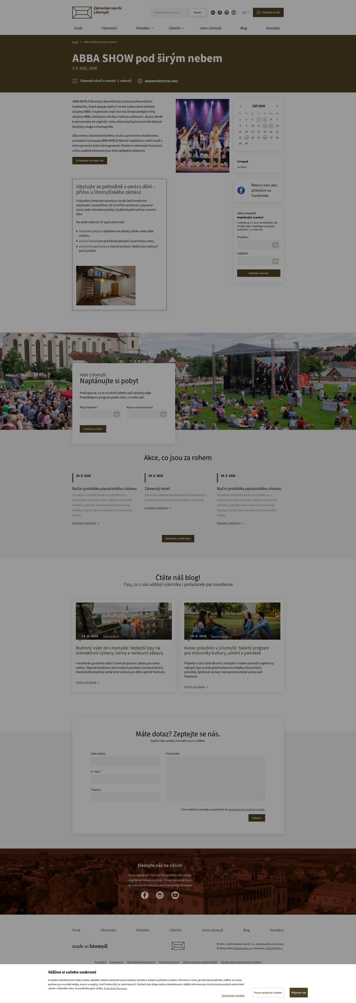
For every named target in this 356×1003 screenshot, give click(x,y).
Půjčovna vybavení (169, 962)
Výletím (175, 930)
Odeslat (256, 818)
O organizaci (116, 962)
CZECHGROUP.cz (274, 948)
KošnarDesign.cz (242, 948)
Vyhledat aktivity (259, 273)
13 (271, 126)
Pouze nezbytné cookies (268, 992)
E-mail (96, 771)
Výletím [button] (174, 28)
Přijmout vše (298, 992)
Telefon (96, 790)
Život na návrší (111, 636)
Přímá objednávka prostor (141, 962)
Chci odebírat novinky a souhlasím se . (223, 809)
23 (246, 137)
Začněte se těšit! (93, 429)
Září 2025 (258, 106)
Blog (243, 28)
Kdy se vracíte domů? (140, 407)
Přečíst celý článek (86, 682)
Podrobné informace (115, 988)
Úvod (78, 28)
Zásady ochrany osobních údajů (199, 962)
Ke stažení (100, 962)
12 (265, 126)
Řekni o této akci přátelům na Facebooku (264, 190)
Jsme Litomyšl (210, 28)
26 (265, 137)
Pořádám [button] (143, 28)
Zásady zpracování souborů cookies (241, 962)
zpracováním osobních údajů (246, 809)
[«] (240, 106)
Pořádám (143, 930)
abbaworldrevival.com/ (161, 81)
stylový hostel (88, 241)
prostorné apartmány (93, 246)
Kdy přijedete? (89, 407)
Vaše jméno (98, 753)
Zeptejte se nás (271, 12)
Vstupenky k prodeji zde (89, 160)
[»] (277, 106)
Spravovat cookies (233, 995)
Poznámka (172, 753)
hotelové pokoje (90, 231)
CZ (244, 12)
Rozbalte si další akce (84, 523)
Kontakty (273, 28)
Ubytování (109, 28)
